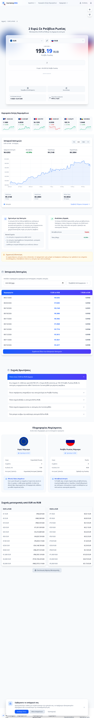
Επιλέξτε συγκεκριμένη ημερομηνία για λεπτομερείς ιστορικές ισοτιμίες (26, 279)
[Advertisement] (47, 12)
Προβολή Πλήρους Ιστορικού (79, 204)
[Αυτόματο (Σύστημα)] (90, 14)
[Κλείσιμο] (84, 707)
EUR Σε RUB (11, 21)
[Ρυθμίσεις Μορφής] (90, 9)
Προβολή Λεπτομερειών (77, 283)
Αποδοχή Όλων (21, 711)
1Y (88, 142)
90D (83, 142)
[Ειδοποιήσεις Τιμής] (91, 3)
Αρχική (3, 21)
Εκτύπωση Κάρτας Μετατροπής (48, 570)
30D (78, 142)
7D (74, 142)
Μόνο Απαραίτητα (37, 711)
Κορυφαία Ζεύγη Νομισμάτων (47, 3)
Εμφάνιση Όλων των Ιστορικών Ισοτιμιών (47, 351)
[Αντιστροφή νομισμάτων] (47, 41)
